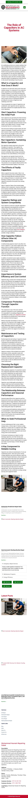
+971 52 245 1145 (16, 781)
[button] (24, 7)
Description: (4, 748)
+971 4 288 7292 (16, 783)
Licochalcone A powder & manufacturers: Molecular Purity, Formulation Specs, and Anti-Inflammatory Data (13, 696)
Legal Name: (4, 785)
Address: (3, 767)
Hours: (3, 773)
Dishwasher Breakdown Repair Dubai (11, 506)
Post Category (21, 229)
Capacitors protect (21, 314)
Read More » (3, 515)
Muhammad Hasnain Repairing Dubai (13, 744)
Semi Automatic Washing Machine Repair (12, 550)
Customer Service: (6, 781)
